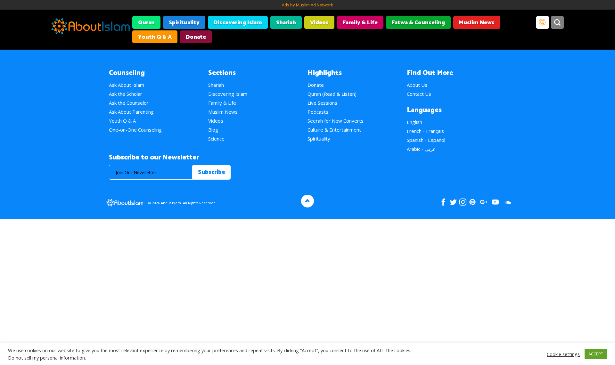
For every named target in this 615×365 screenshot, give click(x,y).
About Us (417, 85)
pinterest (472, 202)
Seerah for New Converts (336, 121)
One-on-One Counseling (135, 129)
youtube (495, 202)
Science (216, 138)
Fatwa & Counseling (418, 22)
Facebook (443, 202)
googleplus (483, 202)
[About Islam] (90, 27)
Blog (213, 129)
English (414, 122)
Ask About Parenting (131, 112)
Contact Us (419, 94)
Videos (319, 22)
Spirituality (184, 22)
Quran (146, 22)
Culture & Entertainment (334, 129)
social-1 (507, 202)
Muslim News (477, 22)
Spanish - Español (426, 140)
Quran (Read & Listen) (332, 94)
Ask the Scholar (125, 94)
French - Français (425, 131)
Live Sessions (322, 103)
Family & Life (360, 22)
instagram (462, 202)
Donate (196, 37)
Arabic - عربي (421, 149)
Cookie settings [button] (563, 354)
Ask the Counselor (129, 103)
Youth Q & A (155, 37)
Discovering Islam (238, 22)
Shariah (286, 22)
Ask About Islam (126, 85)
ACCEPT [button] (595, 354)
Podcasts (318, 112)
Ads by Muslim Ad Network (307, 5)
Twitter (453, 202)
